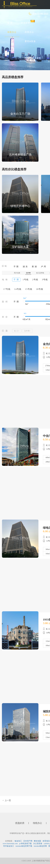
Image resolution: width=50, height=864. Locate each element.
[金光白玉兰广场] (20, 101)
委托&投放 (30, 41)
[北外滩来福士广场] (20, 142)
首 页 (10, 23)
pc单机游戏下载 (25, 843)
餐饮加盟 (37, 841)
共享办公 (29, 32)
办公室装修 (37, 843)
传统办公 (12, 32)
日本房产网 (27, 841)
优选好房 (25, 23)
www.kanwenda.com (10, 843)
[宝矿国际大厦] (20, 234)
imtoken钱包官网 (40, 846)
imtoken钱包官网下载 (24, 846)
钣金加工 (18, 841)
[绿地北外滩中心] (20, 194)
